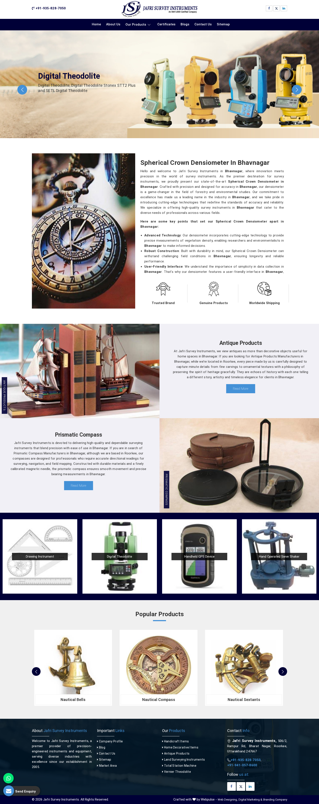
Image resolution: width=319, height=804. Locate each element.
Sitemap (223, 24)
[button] (22, 90)
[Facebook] (269, 8)
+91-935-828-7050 (50, 8)
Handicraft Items (176, 741)
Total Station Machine (179, 765)
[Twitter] (276, 8)
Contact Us (203, 24)
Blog (101, 747)
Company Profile (110, 741)
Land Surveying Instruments (184, 759)
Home (96, 24)
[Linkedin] (284, 8)
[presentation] (36, 671)
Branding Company (275, 799)
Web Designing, (228, 799)
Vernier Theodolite (177, 771)
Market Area (107, 765)
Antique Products (176, 753)
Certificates (166, 24)
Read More (240, 389)
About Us (113, 24)
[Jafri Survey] (159, 9)
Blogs (185, 24)
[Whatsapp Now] (8, 778)
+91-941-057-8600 (242, 765)
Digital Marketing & (250, 799)
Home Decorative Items (180, 747)
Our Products (135, 24)
